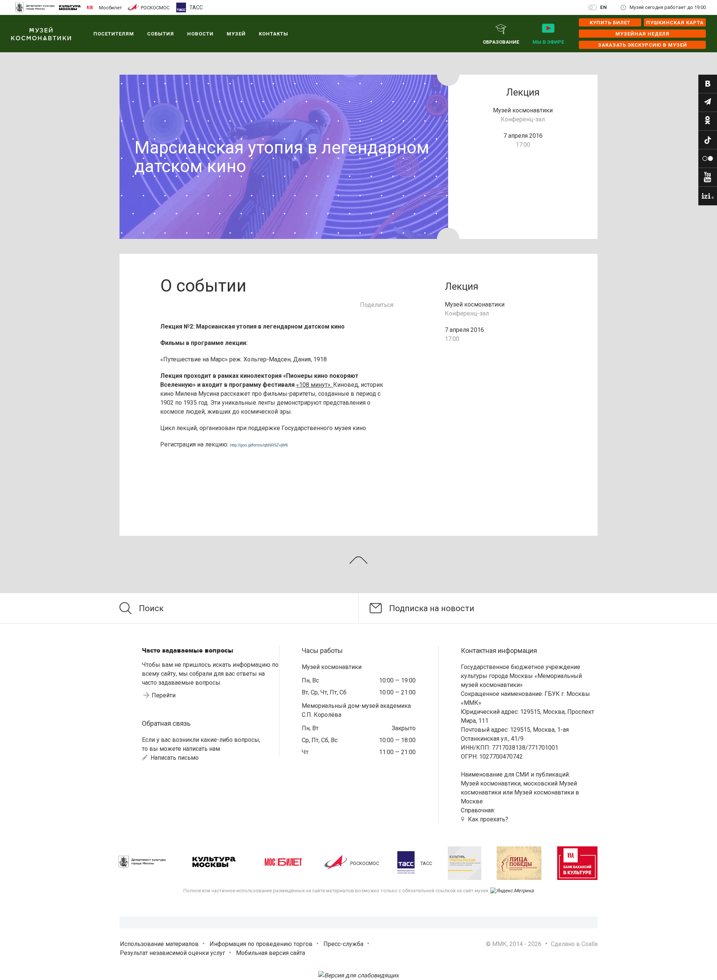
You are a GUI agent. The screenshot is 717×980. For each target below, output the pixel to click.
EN (603, 7)
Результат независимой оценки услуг (172, 952)
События (160, 34)
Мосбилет (110, 7)
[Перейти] (707, 84)
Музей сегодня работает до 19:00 (668, 7)
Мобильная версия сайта (270, 952)
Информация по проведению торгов (261, 944)
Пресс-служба (343, 944)
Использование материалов (159, 944)
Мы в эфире (548, 42)
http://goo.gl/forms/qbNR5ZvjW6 (259, 445)
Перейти (164, 695)
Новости (200, 34)
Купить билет (610, 22)
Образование (501, 42)
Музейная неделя (642, 34)
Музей (236, 34)
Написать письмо (174, 757)
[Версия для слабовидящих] (358, 975)
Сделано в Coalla (574, 944)
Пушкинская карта (675, 22)
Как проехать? (488, 819)
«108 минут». (314, 384)
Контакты (273, 34)
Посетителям (113, 34)
